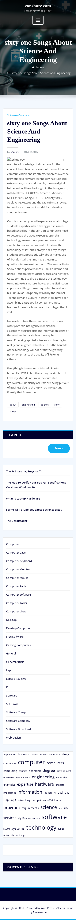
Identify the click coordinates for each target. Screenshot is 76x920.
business (23, 754)
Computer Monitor (18, 569)
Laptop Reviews (16, 679)
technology (41, 827)
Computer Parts (16, 586)
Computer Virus (16, 611)
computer (31, 762)
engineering (28, 404)
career (34, 754)
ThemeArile (40, 912)
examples (9, 784)
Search (14, 435)
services (9, 818)
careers (44, 754)
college (64, 754)
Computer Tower (16, 603)
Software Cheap (16, 712)
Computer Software (18, 594)
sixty (57, 404)
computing (10, 771)
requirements (30, 808)
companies (9, 763)
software (54, 817)
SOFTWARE (13, 704)
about (13, 404)
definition (35, 771)
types (61, 828)
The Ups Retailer (16, 521)
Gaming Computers (18, 645)
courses (23, 770)
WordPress (47, 908)
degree (49, 770)
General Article (15, 662)
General (11, 653)
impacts (60, 784)
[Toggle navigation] (38, 20)
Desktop (11, 620)
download (9, 777)
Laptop (10, 670)
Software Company (18, 115)
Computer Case (16, 552)
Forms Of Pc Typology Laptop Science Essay (34, 510)
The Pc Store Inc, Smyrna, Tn (24, 471)
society (36, 818)
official (51, 800)
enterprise (61, 777)
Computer (12, 544)
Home (40, 67)
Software (11, 695)
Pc (7, 687)
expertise (25, 784)
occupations (39, 800)
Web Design (13, 737)
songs (13, 411)
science (45, 404)
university (8, 835)
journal (48, 792)
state (6, 828)
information (30, 792)
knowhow (61, 792)
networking (24, 800)
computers (55, 762)
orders (59, 800)
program (11, 807)
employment (23, 777)
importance (9, 792)
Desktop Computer (18, 628)
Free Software (14, 636)
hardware (44, 784)
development (64, 770)
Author (13, 152)
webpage (21, 835)
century (53, 754)
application (9, 754)
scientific (63, 808)
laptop (9, 799)
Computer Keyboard (19, 561)
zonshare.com (38, 5)
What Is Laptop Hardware (23, 498)
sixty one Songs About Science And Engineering (41, 73)
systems (17, 828)
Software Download (18, 729)
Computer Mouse (17, 578)
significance (24, 818)
